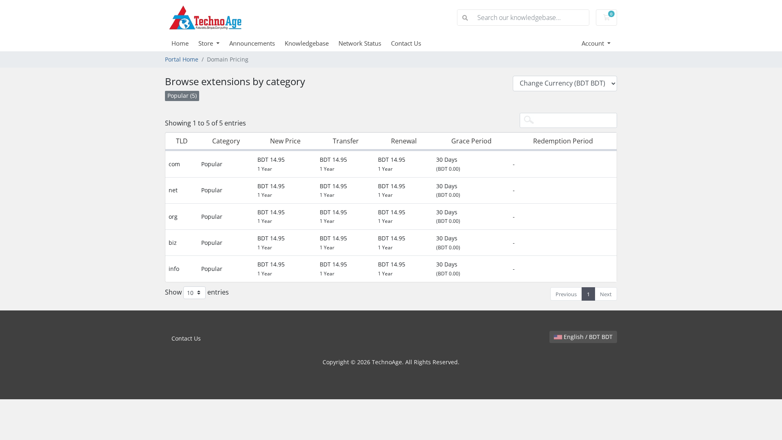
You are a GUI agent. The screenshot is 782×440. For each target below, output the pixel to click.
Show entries (197, 291)
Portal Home (181, 59)
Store (206, 43)
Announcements (252, 43)
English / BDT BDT (587, 337)
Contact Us (406, 43)
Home (180, 43)
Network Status (359, 43)
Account (594, 43)
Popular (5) (182, 95)
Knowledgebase (307, 43)
